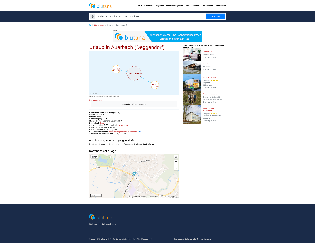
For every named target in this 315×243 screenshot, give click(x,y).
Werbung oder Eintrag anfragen (102, 224)
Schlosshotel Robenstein (208, 109)
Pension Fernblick (210, 94)
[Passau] (155, 85)
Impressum (179, 239)
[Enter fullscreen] (176, 157)
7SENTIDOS (207, 52)
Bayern (103, 123)
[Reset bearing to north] (176, 168)
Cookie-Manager (204, 239)
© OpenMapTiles (136, 197)
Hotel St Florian (209, 77)
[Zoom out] (176, 165)
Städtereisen (99, 25)
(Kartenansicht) (95, 100)
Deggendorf (123, 125)
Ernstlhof (206, 64)
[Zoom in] (176, 161)
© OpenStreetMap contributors (156, 197)
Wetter (134, 104)
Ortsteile (142, 104)
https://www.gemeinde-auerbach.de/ (124, 132)
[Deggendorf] (116, 69)
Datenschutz (190, 239)
